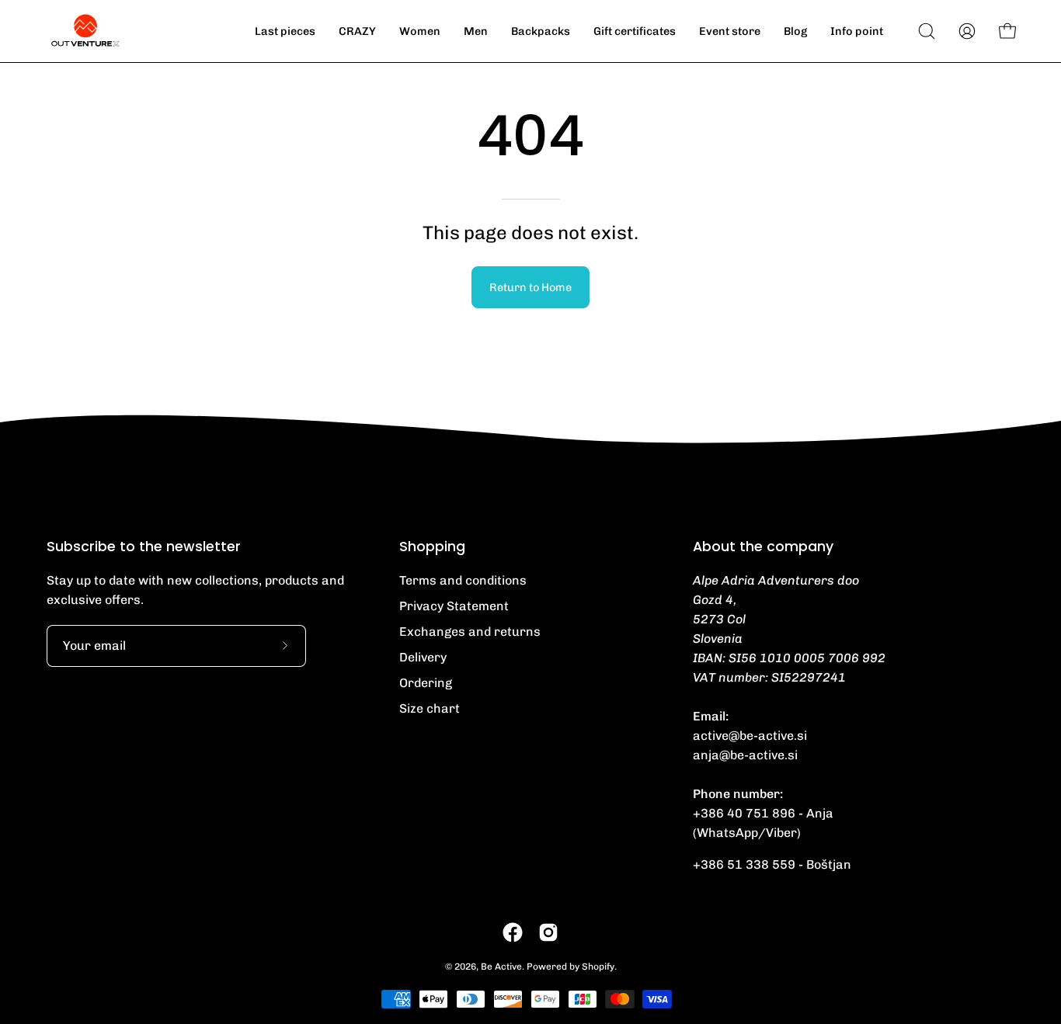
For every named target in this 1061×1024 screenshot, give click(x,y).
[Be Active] (85, 31)
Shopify (598, 966)
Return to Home (530, 287)
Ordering (425, 682)
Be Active (501, 966)
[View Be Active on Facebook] (512, 932)
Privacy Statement (454, 606)
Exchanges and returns (470, 631)
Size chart (429, 708)
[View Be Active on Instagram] (548, 932)
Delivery (423, 657)
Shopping (432, 546)
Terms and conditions (463, 580)
